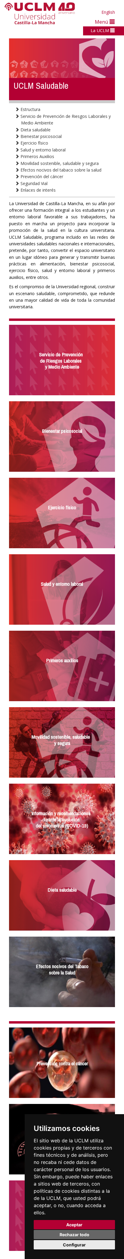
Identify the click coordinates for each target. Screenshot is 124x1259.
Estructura (29, 109)
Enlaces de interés (37, 190)
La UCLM (100, 30)
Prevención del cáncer (41, 176)
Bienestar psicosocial (40, 136)
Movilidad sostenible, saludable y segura (59, 163)
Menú (102, 21)
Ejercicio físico (33, 143)
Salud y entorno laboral (42, 150)
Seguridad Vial (33, 183)
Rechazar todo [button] (74, 1234)
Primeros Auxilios (36, 156)
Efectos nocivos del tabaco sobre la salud (60, 170)
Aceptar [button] (74, 1224)
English (108, 12)
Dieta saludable (35, 130)
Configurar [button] (74, 1244)
